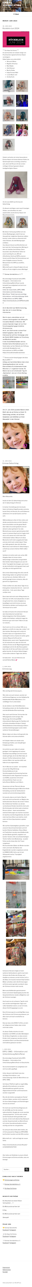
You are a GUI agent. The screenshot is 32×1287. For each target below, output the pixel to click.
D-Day (5, 1210)
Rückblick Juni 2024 (10, 28)
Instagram (13, 1230)
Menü (17, 14)
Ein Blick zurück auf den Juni (11, 1214)
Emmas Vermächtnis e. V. (12, 1184)
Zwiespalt (6, 1217)
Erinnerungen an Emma (12, 1180)
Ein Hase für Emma (10, 1188)
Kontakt (5, 1272)
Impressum (6, 1267)
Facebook (6, 1230)
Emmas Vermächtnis (12, 4)
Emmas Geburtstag (10, 463)
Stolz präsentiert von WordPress (12, 1282)
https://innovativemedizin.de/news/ (14, 352)
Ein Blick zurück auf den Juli (11, 1206)
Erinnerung (7, 669)
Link (13, 1073)
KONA (19, 719)
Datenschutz (7, 1269)
